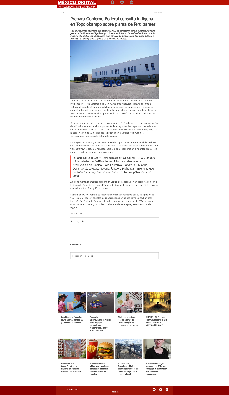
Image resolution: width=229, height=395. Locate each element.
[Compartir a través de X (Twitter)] (77, 221)
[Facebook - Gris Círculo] (112, 2)
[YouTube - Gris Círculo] (131, 2)
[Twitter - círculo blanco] (160, 389)
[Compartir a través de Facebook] (71, 221)
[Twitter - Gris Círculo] (122, 2)
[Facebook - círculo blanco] (167, 389)
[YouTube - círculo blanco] (154, 389)
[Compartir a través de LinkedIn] (83, 221)
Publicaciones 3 (77, 213)
